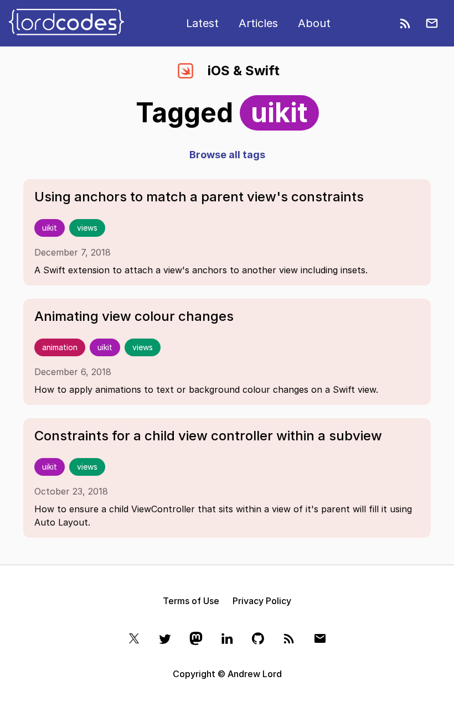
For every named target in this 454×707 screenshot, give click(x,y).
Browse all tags (227, 154)
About (314, 23)
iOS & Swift (244, 71)
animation (60, 347)
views (87, 227)
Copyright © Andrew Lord (227, 673)
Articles (258, 23)
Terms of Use (191, 600)
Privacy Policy (262, 600)
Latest (202, 23)
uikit (49, 227)
